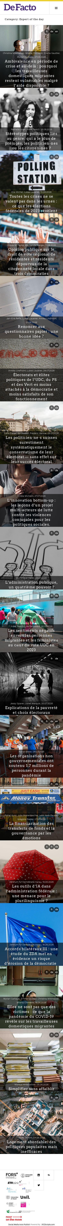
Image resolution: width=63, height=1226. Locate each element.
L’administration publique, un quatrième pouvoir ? (31, 584)
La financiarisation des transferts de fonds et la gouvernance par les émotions (31, 830)
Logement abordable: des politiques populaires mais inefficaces (31, 1147)
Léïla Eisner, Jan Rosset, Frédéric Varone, (31, 433)
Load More (31, 1159)
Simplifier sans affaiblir (31, 1089)
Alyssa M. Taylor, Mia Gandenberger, (31, 245)
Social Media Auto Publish (19, 1224)
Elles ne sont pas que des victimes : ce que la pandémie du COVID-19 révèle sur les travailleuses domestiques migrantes (31, 1016)
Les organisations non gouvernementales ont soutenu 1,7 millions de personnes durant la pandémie (31, 765)
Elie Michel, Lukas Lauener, (31, 192)
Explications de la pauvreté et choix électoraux (31, 710)
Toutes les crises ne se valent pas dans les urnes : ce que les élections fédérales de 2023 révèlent (31, 203)
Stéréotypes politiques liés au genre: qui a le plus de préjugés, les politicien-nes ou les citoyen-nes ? (31, 141)
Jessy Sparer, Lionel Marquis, (31, 703)
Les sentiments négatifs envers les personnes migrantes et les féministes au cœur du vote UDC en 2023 (31, 640)
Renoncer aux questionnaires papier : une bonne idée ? (31, 331)
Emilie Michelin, (32, 496)
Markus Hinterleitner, (31, 1084)
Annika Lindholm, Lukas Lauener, (31, 370)
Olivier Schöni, (31, 1137)
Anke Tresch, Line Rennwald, (31, 626)
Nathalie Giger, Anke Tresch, (31, 129)
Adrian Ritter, (31, 751)
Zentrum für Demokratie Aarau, (31, 882)
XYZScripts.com (48, 1224)
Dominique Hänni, (31, 578)
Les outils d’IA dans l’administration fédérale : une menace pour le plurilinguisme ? (31, 893)
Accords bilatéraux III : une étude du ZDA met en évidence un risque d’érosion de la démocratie (31, 956)
